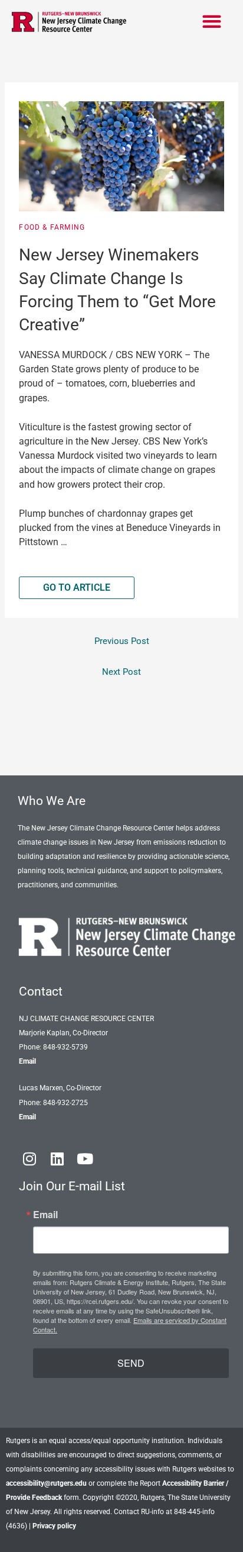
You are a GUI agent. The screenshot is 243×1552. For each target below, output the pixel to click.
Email (27, 1061)
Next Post (121, 671)
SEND (131, 1363)
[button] (211, 21)
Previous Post (121, 641)
